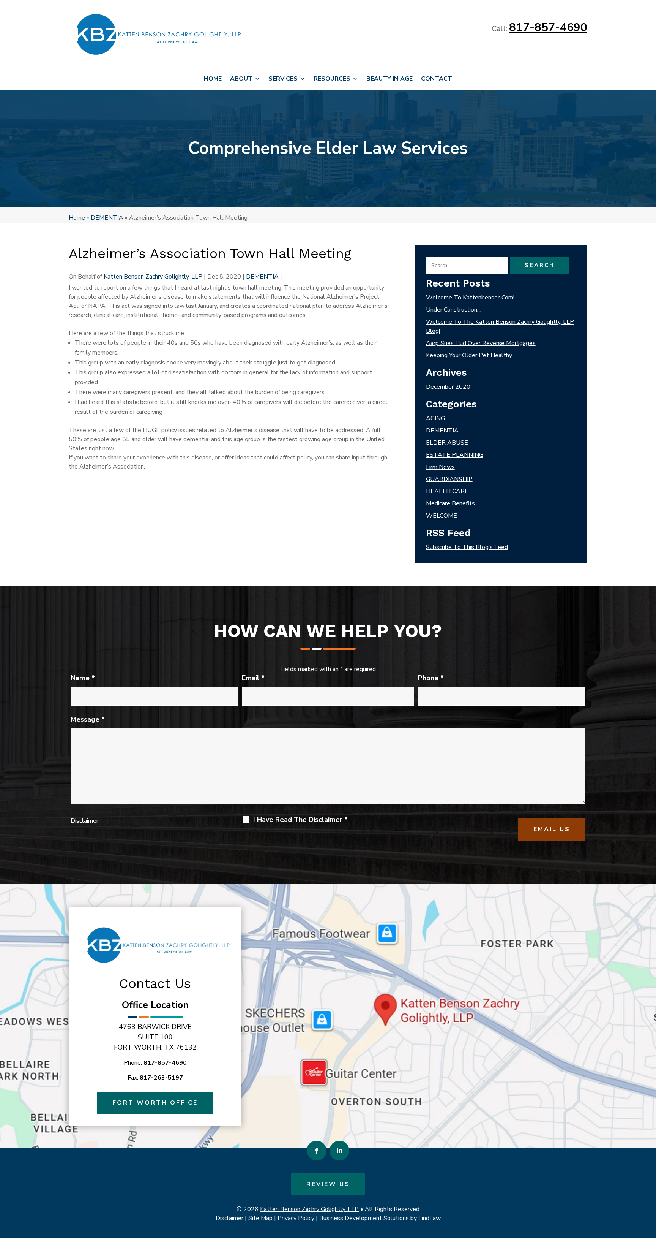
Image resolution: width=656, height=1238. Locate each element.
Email (253, 677)
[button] (648, 1183)
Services (283, 79)
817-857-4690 (548, 27)
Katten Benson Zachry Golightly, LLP (153, 276)
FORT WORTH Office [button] (155, 1103)
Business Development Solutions (364, 1218)
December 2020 (448, 387)
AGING (435, 418)
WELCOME (441, 515)
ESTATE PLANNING (454, 455)
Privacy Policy (296, 1218)
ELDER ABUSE (447, 443)
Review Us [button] (328, 1184)
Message (88, 719)
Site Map (260, 1218)
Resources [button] (332, 79)
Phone (431, 677)
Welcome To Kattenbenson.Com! (470, 297)
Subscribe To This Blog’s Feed (467, 547)
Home (213, 79)
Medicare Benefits (450, 503)
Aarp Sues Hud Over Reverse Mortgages (481, 343)
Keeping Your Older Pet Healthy (469, 355)
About (241, 79)
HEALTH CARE (447, 491)
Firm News (440, 467)
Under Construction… (453, 310)
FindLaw (429, 1218)
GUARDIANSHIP (449, 479)
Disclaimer (84, 821)
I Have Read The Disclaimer (300, 819)
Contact (436, 79)
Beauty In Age (389, 79)
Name (83, 677)
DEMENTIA (262, 276)
